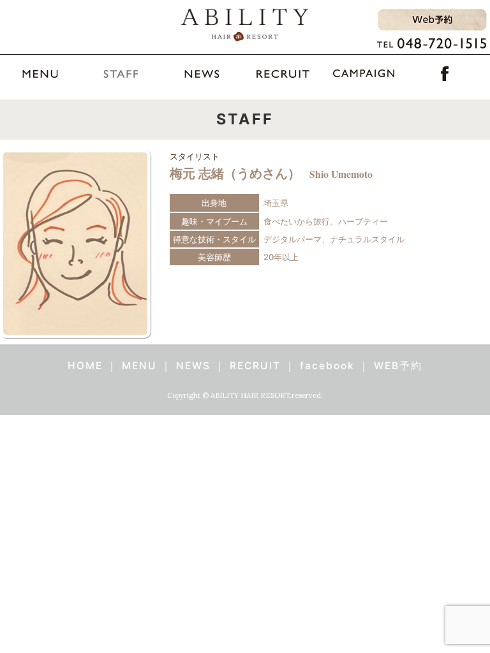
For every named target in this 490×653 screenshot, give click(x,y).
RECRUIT (255, 366)
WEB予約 (398, 366)
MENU (139, 366)
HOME (85, 366)
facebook (327, 366)
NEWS (193, 366)
